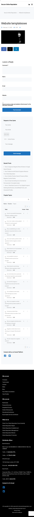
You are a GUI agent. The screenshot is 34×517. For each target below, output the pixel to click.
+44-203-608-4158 (12, 465)
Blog (3, 389)
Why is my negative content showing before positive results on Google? (13, 303)
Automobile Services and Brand (10, 414)
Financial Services (6, 405)
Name (3, 76)
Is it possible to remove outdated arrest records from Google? (11, 258)
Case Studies (5, 394)
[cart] (29, 4)
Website (4, 95)
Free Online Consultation (8, 391)
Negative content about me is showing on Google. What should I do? (13, 331)
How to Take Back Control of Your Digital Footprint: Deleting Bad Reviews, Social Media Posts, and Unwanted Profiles (17, 188)
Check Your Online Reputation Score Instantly (13, 423)
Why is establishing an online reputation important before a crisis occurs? (13, 231)
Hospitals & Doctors (7, 407)
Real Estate (5, 402)
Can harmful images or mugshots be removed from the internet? (12, 284)
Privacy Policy (17, 510)
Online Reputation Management (10, 430)
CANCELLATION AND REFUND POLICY (17, 508)
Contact (4, 384)
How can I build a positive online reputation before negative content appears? (13, 241)
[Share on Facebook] (4, 49)
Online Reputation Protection (9, 435)
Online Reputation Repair (8, 425)
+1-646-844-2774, (10, 452)
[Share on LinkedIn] (16, 49)
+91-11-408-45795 (10, 479)
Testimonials (5, 382)
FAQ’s (3, 387)
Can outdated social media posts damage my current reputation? (12, 293)
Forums (10, 203)
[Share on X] (10, 49)
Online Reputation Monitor (8, 432)
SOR (17, 27)
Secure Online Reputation (9, 4)
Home (5, 203)
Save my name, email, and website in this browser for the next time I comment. (16, 105)
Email (3, 86)
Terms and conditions (17, 512)
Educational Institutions (8, 412)
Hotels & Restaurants (7, 409)
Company (4, 379)
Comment (5, 65)
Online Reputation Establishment (10, 428)
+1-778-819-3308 (11, 455)
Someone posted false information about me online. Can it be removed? (13, 313)
